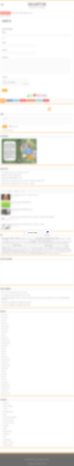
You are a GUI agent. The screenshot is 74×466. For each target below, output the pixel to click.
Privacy (46, 235)
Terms (48, 235)
